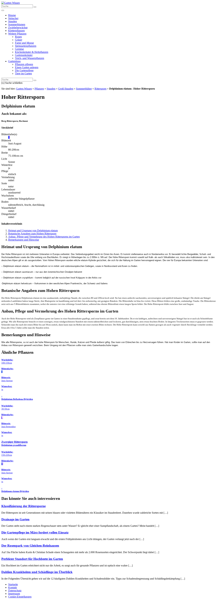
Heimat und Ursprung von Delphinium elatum (33, 230)
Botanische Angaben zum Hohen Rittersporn (32, 233)
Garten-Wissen (24, 88)
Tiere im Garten (23, 73)
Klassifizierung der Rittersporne (23, 506)
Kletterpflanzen (16, 30)
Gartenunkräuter (24, 55)
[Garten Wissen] (10, 2)
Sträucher (13, 18)
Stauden (12, 21)
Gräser (18, 39)
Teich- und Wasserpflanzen (29, 58)
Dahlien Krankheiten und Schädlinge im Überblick (37, 572)
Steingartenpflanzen (25, 45)
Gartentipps (14, 61)
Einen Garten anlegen (26, 67)
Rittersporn (100, 88)
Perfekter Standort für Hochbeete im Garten (32, 559)
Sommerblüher (84, 88)
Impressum (14, 593)
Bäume (12, 15)
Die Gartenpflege (24, 70)
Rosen (18, 36)
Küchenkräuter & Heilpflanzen (31, 52)
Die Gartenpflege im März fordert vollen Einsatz (34, 532)
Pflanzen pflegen (24, 64)
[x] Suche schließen (11, 82)
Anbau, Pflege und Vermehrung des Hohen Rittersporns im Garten (44, 236)
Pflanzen (39, 88)
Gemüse (19, 49)
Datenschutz (14, 590)
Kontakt (12, 587)
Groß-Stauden (65, 88)
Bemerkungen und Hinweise (23, 239)
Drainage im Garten (15, 519)
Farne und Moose (24, 42)
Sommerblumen (16, 24)
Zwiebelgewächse (18, 27)
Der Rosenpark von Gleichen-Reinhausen (30, 545)
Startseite (13, 584)
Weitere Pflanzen (17, 33)
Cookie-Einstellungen (20, 596)
